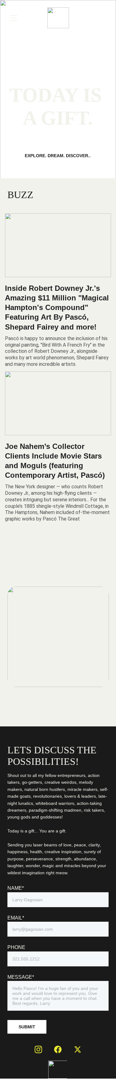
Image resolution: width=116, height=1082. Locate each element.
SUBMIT (27, 1026)
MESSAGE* (20, 977)
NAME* (15, 888)
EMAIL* (15, 917)
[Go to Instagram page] (38, 1049)
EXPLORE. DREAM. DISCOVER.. (58, 155)
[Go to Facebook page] (58, 1049)
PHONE (16, 947)
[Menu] (13, 18)
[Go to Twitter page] (77, 1049)
